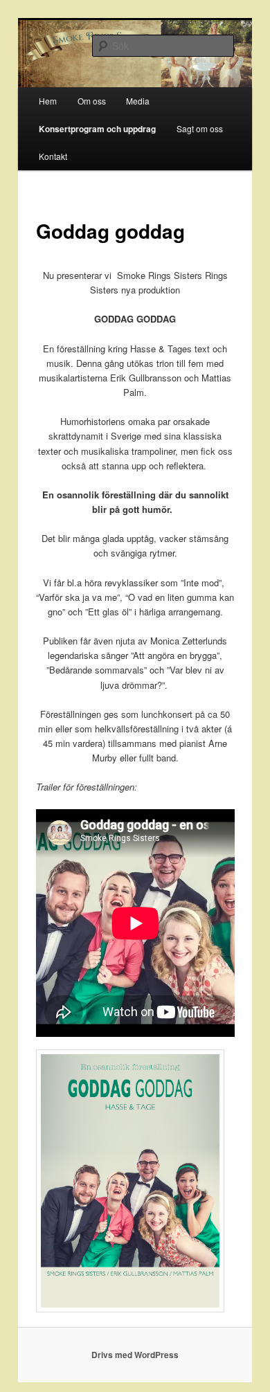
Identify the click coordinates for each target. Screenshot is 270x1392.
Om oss (92, 101)
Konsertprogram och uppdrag (97, 129)
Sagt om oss (200, 128)
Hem (48, 101)
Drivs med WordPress (135, 1354)
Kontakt (53, 156)
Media (138, 101)
